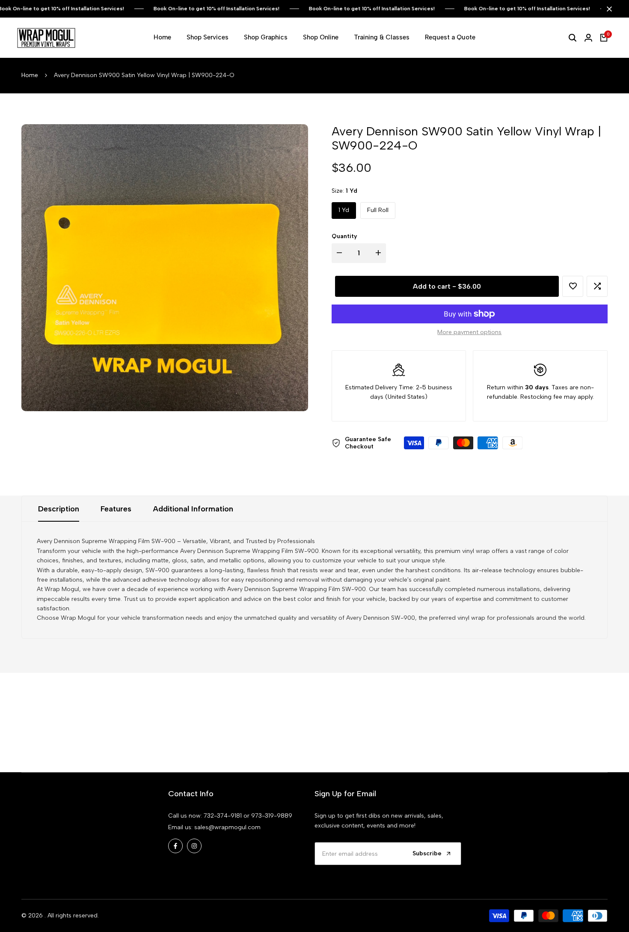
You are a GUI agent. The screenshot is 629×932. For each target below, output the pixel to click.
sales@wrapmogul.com (227, 827)
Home (29, 75)
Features (116, 509)
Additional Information (193, 509)
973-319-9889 (271, 815)
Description (58, 509)
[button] (572, 286)
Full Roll (378, 210)
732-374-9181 (223, 815)
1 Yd (343, 210)
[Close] (607, 9)
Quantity (344, 236)
